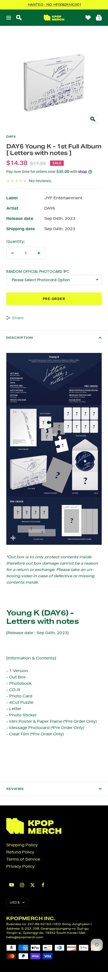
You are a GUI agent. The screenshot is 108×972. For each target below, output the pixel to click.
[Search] (18, 17)
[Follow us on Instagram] (22, 885)
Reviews (15, 789)
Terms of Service (23, 859)
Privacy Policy (20, 866)
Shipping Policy (22, 845)
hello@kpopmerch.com (24, 937)
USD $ (15, 902)
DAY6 (11, 136)
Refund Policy (20, 852)
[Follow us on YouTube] (11, 885)
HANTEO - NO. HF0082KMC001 (54, 4)
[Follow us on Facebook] (43, 885)
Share (18, 317)
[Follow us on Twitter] (32, 885)
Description (19, 338)
